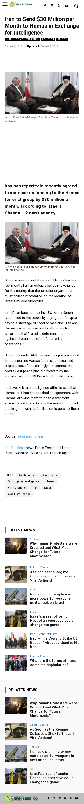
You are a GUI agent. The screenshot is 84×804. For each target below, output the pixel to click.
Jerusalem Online (30, 436)
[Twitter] (59, 6)
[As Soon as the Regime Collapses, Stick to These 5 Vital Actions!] (16, 574)
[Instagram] (52, 6)
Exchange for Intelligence (23, 481)
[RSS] (65, 798)
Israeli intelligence (19, 494)
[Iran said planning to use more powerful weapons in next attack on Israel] (16, 596)
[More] (66, 53)
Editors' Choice (39, 567)
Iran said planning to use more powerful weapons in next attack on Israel (52, 598)
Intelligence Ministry (22, 39)
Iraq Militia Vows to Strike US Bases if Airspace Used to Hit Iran (54, 642)
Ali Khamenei (27, 475)
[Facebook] (45, 6)
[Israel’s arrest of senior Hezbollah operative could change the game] (16, 618)
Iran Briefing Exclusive (43, 633)
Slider (62, 39)
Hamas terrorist (16, 487)
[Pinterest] (60, 798)
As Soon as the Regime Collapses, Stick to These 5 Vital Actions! (52, 576)
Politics (48, 39)
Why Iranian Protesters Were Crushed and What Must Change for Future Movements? (53, 549)
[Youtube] (66, 6)
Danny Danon (50, 475)
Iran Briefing (14, 448)
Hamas (50, 481)
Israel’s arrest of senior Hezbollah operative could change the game (52, 620)
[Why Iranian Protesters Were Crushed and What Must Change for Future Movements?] (16, 545)
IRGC (33, 611)
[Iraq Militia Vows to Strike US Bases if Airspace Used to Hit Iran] (16, 640)
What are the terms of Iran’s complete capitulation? (53, 663)
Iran (35, 487)
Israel (47, 487)
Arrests (34, 538)
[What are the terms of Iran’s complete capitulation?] (16, 663)
